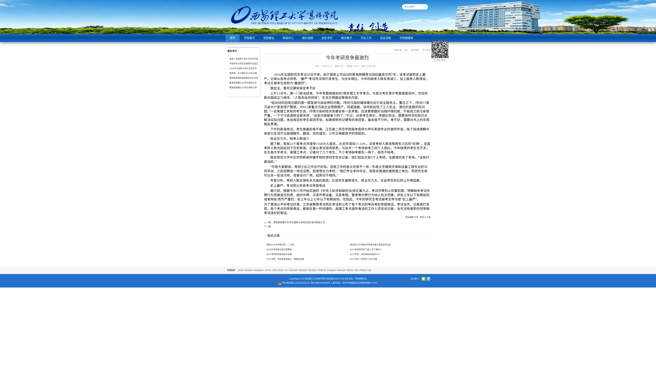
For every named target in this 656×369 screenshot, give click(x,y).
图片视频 (307, 38)
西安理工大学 (282, 270)
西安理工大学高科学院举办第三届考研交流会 (370, 245)
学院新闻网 (293, 270)
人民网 (273, 270)
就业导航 (385, 38)
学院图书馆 (321, 270)
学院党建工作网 (365, 270)
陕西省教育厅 (259, 270)
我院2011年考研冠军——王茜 (280, 245)
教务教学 (346, 38)
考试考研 (426, 50)
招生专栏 (327, 38)
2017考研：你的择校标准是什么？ (365, 254)
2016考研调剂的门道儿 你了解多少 (366, 249)
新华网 (267, 270)
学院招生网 (302, 270)
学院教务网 (341, 270)
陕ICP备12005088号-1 (321, 283)
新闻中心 (288, 38)
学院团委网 (331, 270)
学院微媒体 (406, 38)
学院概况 (249, 38)
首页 (232, 38)
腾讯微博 (428, 279)
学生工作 (366, 38)
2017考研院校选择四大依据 (279, 254)
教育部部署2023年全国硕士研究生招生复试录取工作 (299, 222)
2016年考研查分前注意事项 (279, 249)
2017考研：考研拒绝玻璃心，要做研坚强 (285, 259)
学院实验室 (312, 270)
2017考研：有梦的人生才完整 (363, 259)
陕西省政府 (248, 270)
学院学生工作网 (352, 270)
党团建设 (268, 38)
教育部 (240, 270)
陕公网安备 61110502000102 (296, 283)
